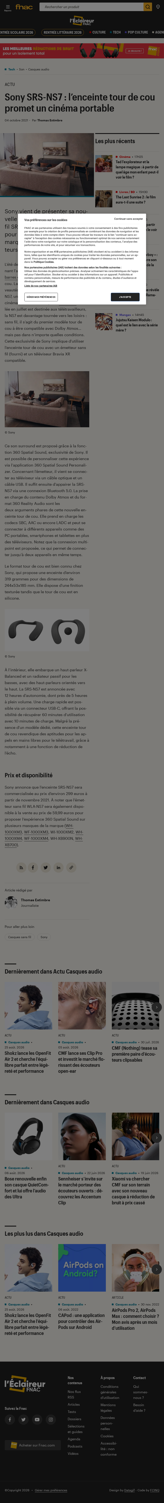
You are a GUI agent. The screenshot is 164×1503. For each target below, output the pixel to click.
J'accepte (125, 297)
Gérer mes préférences (41, 297)
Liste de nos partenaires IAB (40, 285)
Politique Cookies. (43, 261)
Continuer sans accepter (128, 218)
